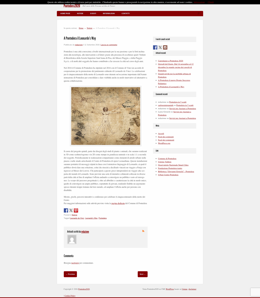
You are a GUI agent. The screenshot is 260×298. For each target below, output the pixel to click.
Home (81, 28)
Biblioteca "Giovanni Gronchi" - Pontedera (176, 171)
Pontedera (103, 218)
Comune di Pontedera (167, 158)
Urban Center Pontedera (168, 174)
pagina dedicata (118, 203)
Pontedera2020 (72, 6)
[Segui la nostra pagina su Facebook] (155, 47)
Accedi (161, 133)
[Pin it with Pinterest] (76, 210)
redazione (79, 45)
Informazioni (109, 13)
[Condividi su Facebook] (66, 210)
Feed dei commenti (166, 140)
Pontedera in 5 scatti (177, 102)
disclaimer (192, 289)
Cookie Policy (70, 295)
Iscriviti (143, 231)
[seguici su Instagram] (165, 47)
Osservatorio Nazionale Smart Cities (173, 165)
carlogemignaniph (165, 105)
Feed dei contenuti (166, 136)
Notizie (80, 13)
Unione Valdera (164, 161)
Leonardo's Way (91, 218)
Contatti (125, 13)
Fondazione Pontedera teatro (170, 168)
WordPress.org (164, 143)
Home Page (65, 13)
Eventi (93, 13)
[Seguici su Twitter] (160, 47)
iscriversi (75, 262)
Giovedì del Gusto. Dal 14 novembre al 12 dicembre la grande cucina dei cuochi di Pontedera (176, 67)
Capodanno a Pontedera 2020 (170, 60)
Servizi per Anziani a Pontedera (182, 108)
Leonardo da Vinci (77, 218)
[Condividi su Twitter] (71, 210)
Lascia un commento (109, 45)
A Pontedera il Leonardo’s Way (171, 86)
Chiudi (211, 2)
